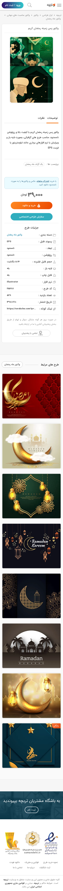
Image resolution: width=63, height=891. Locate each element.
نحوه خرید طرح (50, 862)
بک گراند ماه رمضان (34, 164)
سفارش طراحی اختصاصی (31, 217)
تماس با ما (17, 867)
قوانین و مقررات (31, 862)
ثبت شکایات (44, 867)
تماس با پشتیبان (29, 333)
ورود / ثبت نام (12, 5)
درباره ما (30, 867)
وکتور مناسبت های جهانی (18, 15)
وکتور (36, 15)
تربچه (58, 15)
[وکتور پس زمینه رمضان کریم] (31, 70)
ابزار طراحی (47, 15)
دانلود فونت (14, 862)
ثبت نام (32, 810)
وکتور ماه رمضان (53, 18)
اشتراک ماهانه (43, 181)
